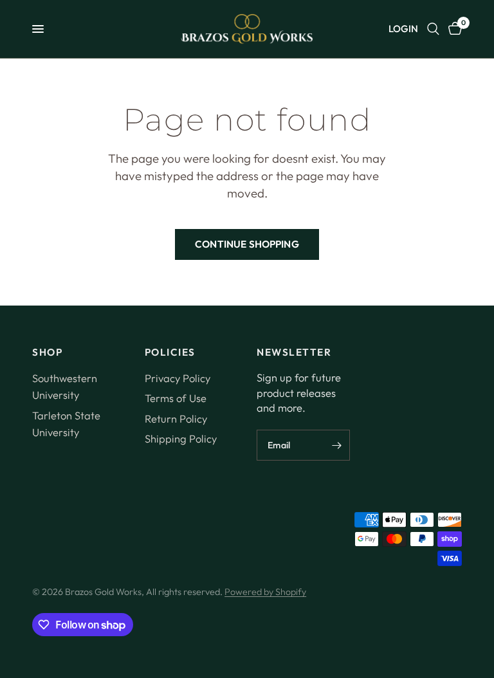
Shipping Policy (181, 438)
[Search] (433, 29)
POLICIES (170, 352)
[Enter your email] (337, 445)
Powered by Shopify (265, 592)
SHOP (47, 352)
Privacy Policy (177, 378)
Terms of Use (175, 398)
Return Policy (176, 418)
